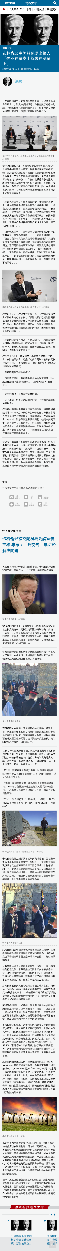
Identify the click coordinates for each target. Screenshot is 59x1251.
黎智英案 (52, 9)
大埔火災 (39, 9)
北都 (28, 9)
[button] (51, 1214)
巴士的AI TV (15, 9)
